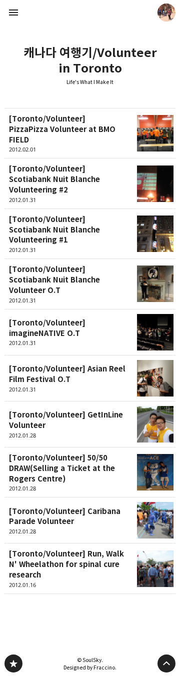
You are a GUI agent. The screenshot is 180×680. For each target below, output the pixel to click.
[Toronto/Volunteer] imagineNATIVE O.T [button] (90, 333)
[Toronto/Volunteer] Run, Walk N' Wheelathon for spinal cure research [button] (90, 569)
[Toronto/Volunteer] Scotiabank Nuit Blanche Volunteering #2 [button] (90, 183)
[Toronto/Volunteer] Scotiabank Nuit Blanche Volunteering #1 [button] (90, 234)
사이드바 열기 (14, 12)
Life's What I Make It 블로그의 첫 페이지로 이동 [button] (90, 12)
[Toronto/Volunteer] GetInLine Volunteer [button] (90, 425)
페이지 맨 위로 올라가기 (166, 664)
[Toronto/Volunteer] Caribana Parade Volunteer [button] (90, 521)
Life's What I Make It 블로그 (14, 664)
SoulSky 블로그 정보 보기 (166, 12)
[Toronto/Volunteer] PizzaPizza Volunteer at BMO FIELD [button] (90, 133)
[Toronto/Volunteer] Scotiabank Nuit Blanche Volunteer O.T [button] (90, 284)
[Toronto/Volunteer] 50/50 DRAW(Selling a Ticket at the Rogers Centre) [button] (90, 473)
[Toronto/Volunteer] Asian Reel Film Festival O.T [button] (90, 379)
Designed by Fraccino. (90, 667)
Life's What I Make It (90, 82)
